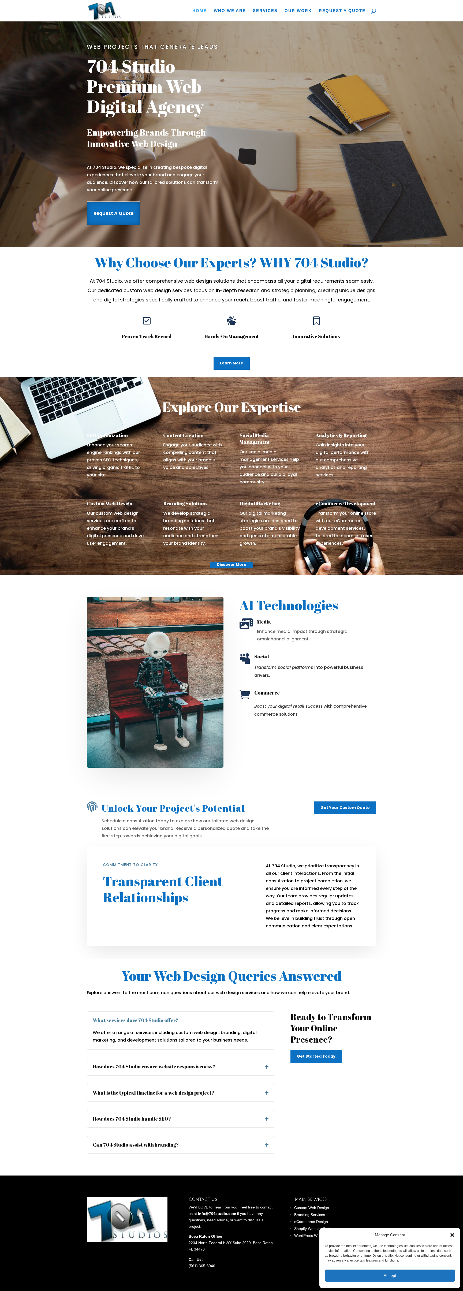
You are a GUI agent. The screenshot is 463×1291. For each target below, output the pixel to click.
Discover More (232, 564)
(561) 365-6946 (202, 1266)
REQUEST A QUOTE (342, 11)
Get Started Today (316, 1056)
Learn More (231, 363)
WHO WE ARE (230, 11)
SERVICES (265, 11)
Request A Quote (113, 213)
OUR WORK (298, 11)
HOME (199, 11)
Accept (390, 1275)
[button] (452, 1235)
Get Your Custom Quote (345, 807)
